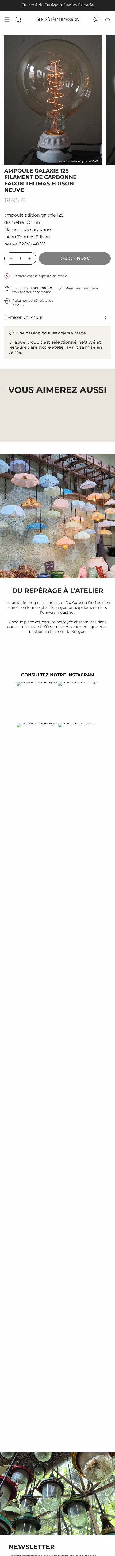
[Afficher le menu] (7, 19)
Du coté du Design (40, 5)
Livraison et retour (23, 317)
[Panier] (107, 19)
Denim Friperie (78, 5)
